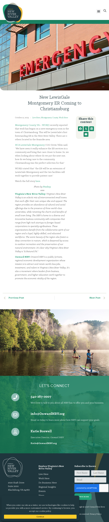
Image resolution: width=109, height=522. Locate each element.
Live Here (36, 118)
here (38, 181)
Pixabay (47, 187)
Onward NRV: (22, 257)
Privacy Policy (95, 514)
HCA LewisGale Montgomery (30, 145)
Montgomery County (49, 118)
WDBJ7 (45, 125)
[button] (98, 11)
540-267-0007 (41, 397)
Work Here (63, 118)
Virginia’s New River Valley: (30, 194)
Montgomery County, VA (27, 125)
